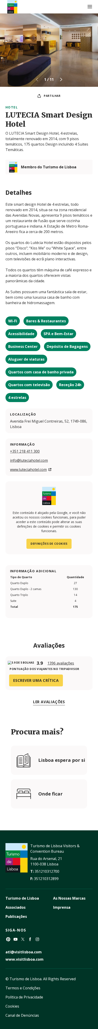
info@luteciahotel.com (29, 460)
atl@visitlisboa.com (23, 952)
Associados (15, 907)
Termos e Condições (22, 988)
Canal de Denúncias (22, 1015)
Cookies (12, 1006)
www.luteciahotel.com (28, 469)
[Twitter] (23, 939)
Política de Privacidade (24, 997)
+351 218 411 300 (25, 451)
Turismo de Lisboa (22, 898)
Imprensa (61, 907)
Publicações (16, 916)
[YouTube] (15, 939)
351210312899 (46, 878)
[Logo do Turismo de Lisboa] (12, 6)
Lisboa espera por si (61, 760)
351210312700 (47, 871)
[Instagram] (37, 939)
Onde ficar (50, 794)
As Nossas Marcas (69, 898)
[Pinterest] (8, 939)
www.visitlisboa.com (24, 959)
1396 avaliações (60, 663)
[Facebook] (30, 939)
